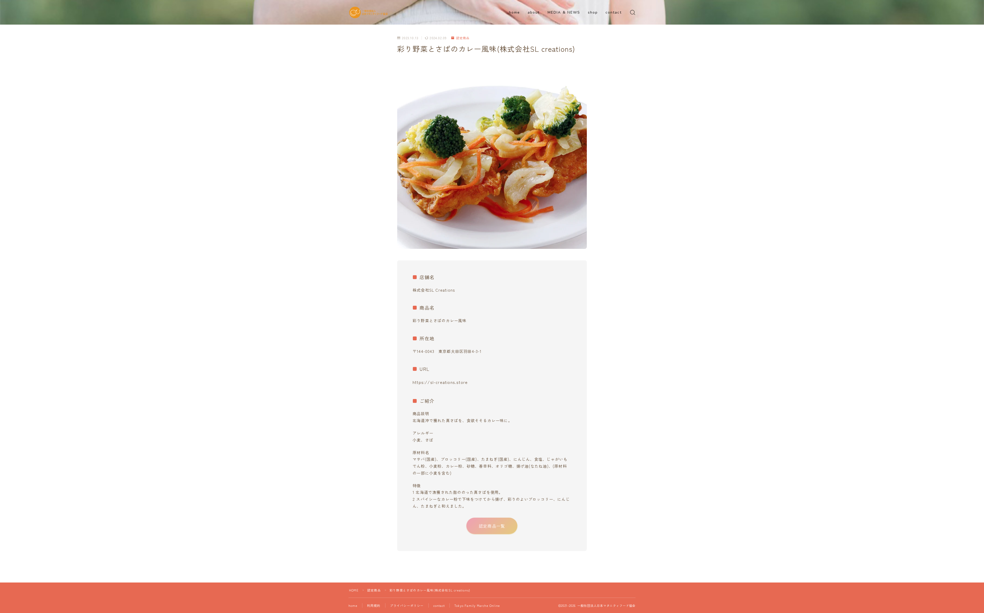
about (534, 12)
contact (614, 12)
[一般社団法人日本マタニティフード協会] (368, 12)
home (514, 12)
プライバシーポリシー (407, 605)
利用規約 (374, 605)
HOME (353, 590)
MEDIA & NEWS (564, 12)
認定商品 (462, 38)
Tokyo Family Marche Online (477, 605)
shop (593, 12)
